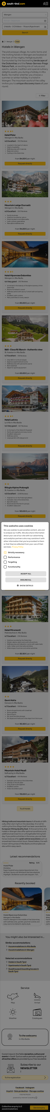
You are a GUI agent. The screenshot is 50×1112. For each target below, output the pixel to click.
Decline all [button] (25, 580)
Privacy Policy (17, 547)
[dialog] (25, 556)
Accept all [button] (26, 574)
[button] (25, 585)
